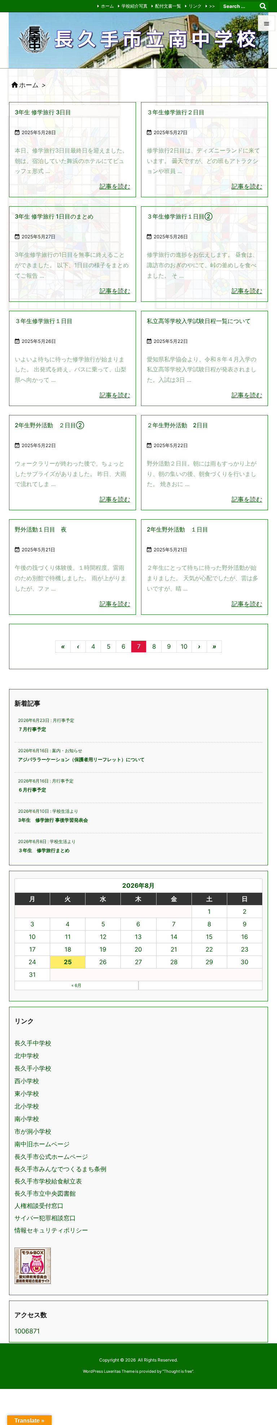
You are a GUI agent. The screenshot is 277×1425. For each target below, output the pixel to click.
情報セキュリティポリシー (51, 1230)
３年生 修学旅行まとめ (44, 850)
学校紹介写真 (135, 6)
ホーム (107, 6)
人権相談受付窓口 (38, 1205)
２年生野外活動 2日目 (177, 425)
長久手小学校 (32, 1068)
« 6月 (76, 985)
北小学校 (26, 1106)
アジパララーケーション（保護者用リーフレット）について (81, 759)
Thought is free (178, 1371)
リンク (195, 6)
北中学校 (26, 1056)
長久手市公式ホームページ (51, 1156)
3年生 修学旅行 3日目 (43, 112)
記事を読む (115, 186)
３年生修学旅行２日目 (176, 112)
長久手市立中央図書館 (45, 1193)
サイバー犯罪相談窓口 (45, 1218)
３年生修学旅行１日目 (43, 321)
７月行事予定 (32, 729)
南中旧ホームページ (42, 1144)
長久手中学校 (32, 1043)
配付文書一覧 (168, 6)
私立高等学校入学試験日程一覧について (199, 321)
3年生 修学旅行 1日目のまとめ (54, 216)
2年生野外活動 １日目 (177, 529)
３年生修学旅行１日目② (179, 216)
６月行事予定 (32, 790)
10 (184, 646)
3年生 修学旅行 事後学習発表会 (53, 820)
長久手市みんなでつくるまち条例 (60, 1169)
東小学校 (26, 1093)
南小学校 (26, 1119)
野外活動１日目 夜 (41, 529)
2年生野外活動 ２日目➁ (49, 425)
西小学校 (26, 1081)
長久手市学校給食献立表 (48, 1181)
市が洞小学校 (32, 1131)
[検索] (263, 6)
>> (212, 6)
